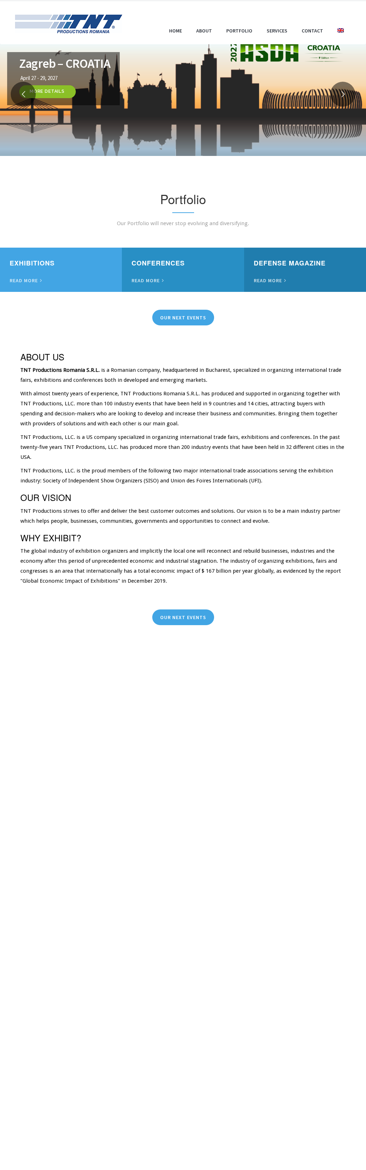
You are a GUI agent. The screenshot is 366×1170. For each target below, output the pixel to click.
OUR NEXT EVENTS (183, 317)
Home (175, 30)
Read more (24, 280)
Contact (312, 30)
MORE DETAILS (47, 91)
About (204, 30)
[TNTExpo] (68, 22)
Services (277, 30)
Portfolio (239, 30)
